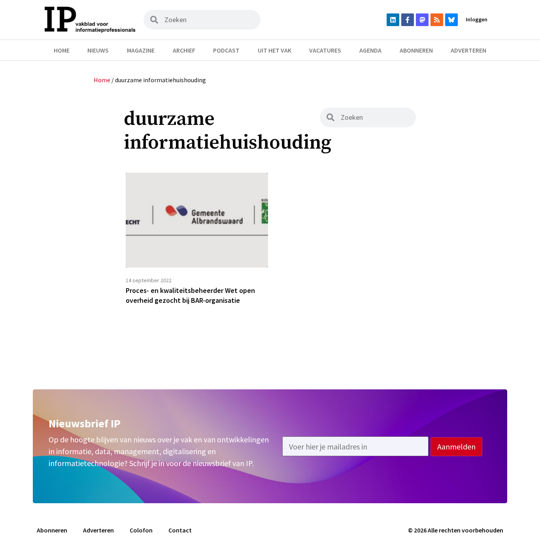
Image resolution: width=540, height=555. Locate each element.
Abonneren (416, 50)
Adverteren (468, 50)
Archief (184, 50)
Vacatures (325, 50)
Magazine (141, 50)
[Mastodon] (422, 19)
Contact (180, 530)
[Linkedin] (393, 19)
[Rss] (436, 19)
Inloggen (476, 19)
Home (62, 50)
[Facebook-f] (407, 19)
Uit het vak (274, 50)
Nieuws (98, 50)
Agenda (370, 50)
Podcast (226, 50)
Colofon (141, 530)
